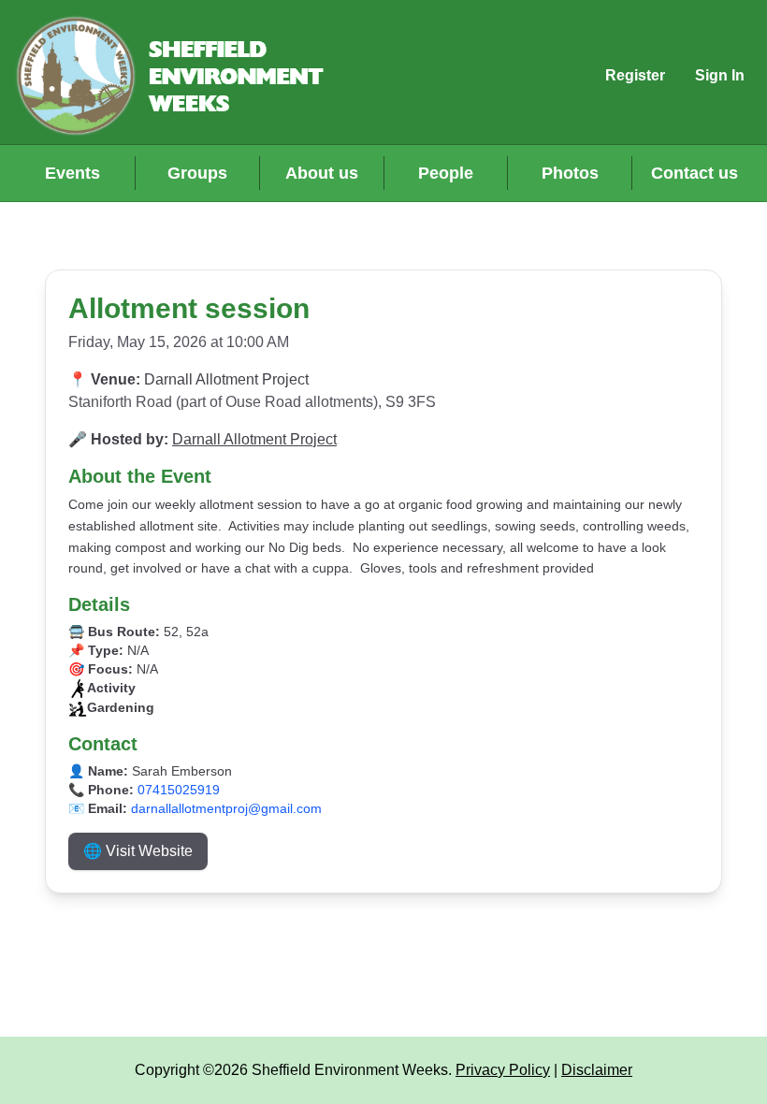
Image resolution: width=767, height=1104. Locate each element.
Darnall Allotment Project (254, 439)
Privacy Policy (503, 1070)
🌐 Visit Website (138, 851)
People (445, 173)
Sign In (720, 75)
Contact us (694, 173)
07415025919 (178, 789)
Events (72, 173)
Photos (570, 173)
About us (321, 173)
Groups (197, 173)
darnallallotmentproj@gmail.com (226, 808)
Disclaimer (596, 1070)
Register (635, 75)
